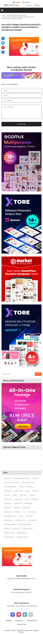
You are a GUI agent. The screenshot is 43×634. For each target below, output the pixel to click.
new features (26, 507)
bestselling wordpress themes (21, 478)
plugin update (8, 512)
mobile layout (18, 503)
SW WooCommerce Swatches (16, 15)
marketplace (35, 499)
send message (21, 124)
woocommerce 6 (32, 520)
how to (27, 499)
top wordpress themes (10, 516)
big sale (22, 486)
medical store (8, 503)
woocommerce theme (10, 524)
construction (7, 491)
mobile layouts (28, 503)
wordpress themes (9, 537)
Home (3, 15)
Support (27, 2)
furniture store (18, 499)
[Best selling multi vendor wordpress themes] (22, 75)
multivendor (17, 507)
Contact (17, 2)
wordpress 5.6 (16, 528)
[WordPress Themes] (12, 5)
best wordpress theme (28, 482)
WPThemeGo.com (26, 630)
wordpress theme (21, 533)
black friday (30, 486)
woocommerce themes (25, 524)
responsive (17, 512)
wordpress (7, 528)
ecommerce (35, 491)
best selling (7, 478)
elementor (7, 495)
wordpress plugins (9, 533)
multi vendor (7, 507)
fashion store (23, 495)
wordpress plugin (28, 528)
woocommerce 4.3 (20, 520)
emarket (14, 495)
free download (8, 499)
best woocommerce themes (11, 482)
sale (24, 512)
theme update (32, 512)
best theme (35, 478)
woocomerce (29, 516)
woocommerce (8, 520)
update (21, 516)
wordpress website (22, 537)
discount (27, 491)
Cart (30, 5)
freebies (32, 495)
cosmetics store (18, 491)
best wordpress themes (10, 486)
